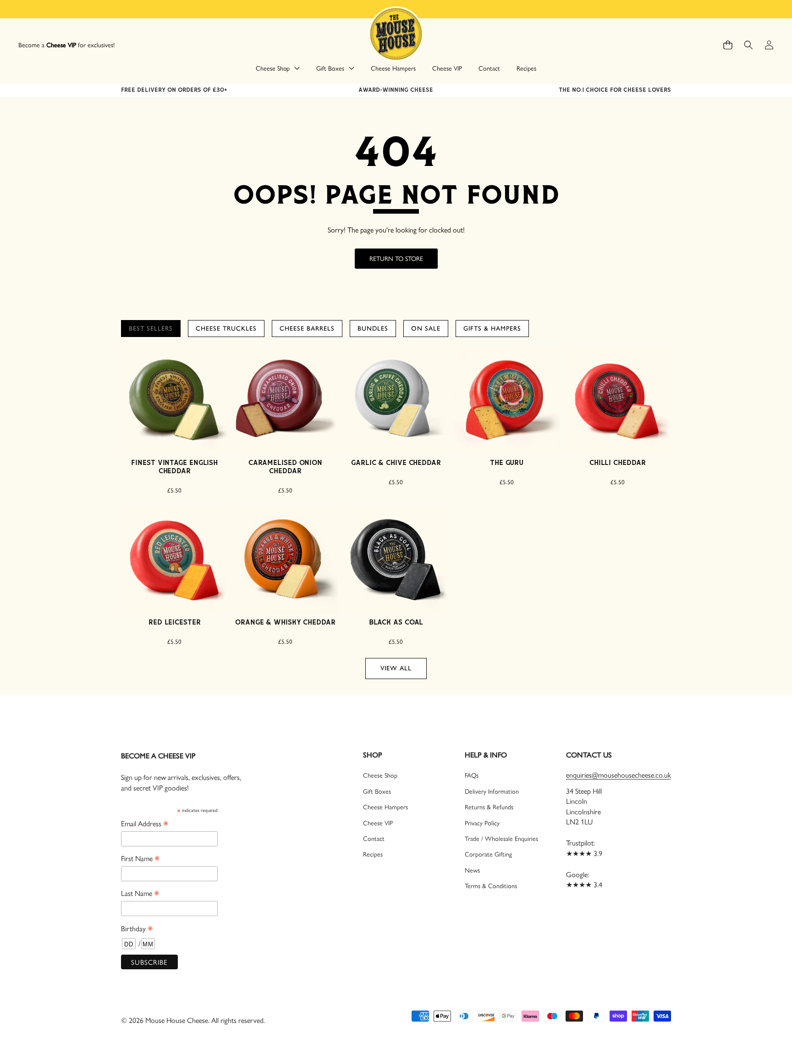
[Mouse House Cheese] (396, 33)
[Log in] (769, 45)
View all (396, 668)
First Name (140, 858)
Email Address (144, 823)
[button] (727, 45)
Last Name (140, 893)
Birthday (137, 928)
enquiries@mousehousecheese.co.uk (618, 774)
